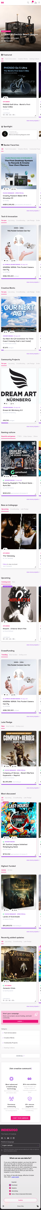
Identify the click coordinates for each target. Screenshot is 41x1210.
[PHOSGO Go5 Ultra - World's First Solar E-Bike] (18, 80)
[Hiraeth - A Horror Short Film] (18, 604)
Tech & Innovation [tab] (10, 59)
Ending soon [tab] (23, 654)
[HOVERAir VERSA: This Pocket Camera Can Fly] (18, 243)
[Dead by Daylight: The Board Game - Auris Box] (18, 458)
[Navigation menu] (39, 3)
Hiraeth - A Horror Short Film (14, 629)
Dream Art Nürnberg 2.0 (13, 410)
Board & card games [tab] (8, 436)
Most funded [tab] (13, 654)
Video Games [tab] (27, 436)
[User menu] (35, 2)
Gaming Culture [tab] (34, 59)
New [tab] (13, 582)
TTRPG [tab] (19, 436)
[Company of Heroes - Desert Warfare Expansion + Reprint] (18, 748)
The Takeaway (9, 556)
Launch (19, 1021)
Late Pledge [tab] (31, 220)
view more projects (33, 120)
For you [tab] (3, 220)
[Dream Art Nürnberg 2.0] (18, 386)
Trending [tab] (4, 654)
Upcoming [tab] (11, 220)
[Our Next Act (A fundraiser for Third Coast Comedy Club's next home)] (18, 314)
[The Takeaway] (18, 531)
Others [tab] (35, 436)
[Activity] (32, 3)
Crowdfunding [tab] (20, 220)
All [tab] (2, 59)
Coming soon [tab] (5, 582)
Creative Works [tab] (23, 59)
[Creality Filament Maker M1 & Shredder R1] (18, 171)
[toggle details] (36, 116)
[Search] (28, 2)
